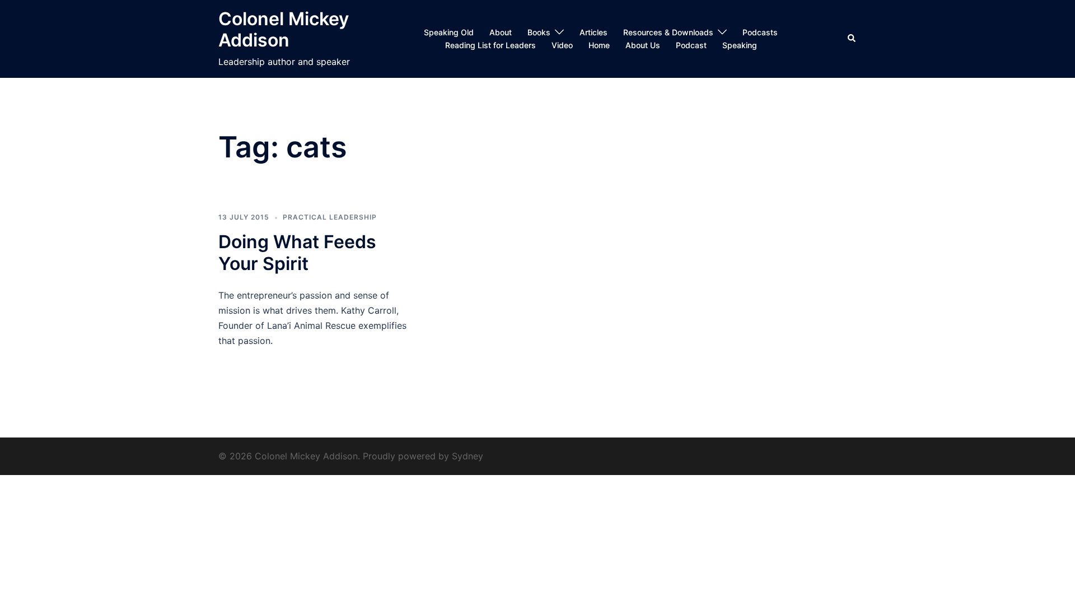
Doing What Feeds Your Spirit (297, 252)
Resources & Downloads (668, 32)
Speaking (739, 45)
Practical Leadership (330, 217)
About (500, 32)
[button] (852, 38)
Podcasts (760, 32)
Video (562, 45)
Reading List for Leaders (490, 45)
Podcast (691, 45)
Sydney (467, 456)
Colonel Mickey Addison (283, 29)
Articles (593, 32)
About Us (642, 45)
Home (599, 45)
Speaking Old (449, 32)
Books (538, 32)
